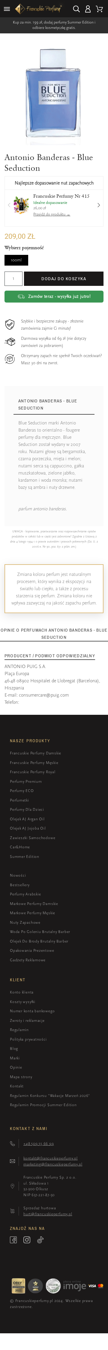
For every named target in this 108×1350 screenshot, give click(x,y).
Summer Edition (24, 856)
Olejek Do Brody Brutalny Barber (39, 941)
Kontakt (16, 1086)
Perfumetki (19, 800)
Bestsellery (20, 885)
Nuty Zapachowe (25, 922)
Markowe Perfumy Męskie (32, 913)
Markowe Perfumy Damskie (34, 903)
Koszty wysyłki (22, 1001)
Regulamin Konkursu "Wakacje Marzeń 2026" (50, 1095)
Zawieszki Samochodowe (32, 838)
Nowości (18, 875)
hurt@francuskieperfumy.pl (47, 1214)
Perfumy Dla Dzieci (27, 809)
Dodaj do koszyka (63, 278)
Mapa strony (21, 1077)
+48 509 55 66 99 (38, 1143)
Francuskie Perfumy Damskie (35, 753)
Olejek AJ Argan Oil (27, 819)
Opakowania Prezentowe (32, 950)
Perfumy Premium (26, 781)
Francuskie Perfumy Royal (33, 772)
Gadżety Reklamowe (28, 960)
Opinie (16, 1067)
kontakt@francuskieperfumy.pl (50, 1158)
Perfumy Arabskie (25, 894)
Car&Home (20, 847)
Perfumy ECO (22, 790)
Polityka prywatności (28, 1039)
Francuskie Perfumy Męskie (34, 762)
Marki (15, 1058)
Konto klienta (22, 992)
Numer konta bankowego (32, 1011)
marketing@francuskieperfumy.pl (52, 1164)
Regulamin (19, 1029)
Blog (14, 1048)
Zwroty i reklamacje (27, 1020)
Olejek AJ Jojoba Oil (28, 828)
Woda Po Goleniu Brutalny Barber (40, 931)
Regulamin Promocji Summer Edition (43, 1105)
